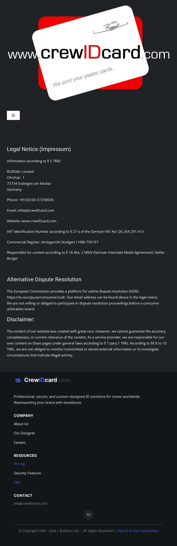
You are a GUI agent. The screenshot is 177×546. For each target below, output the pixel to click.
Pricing (19, 463)
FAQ (17, 482)
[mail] (88, 514)
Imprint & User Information (138, 531)
